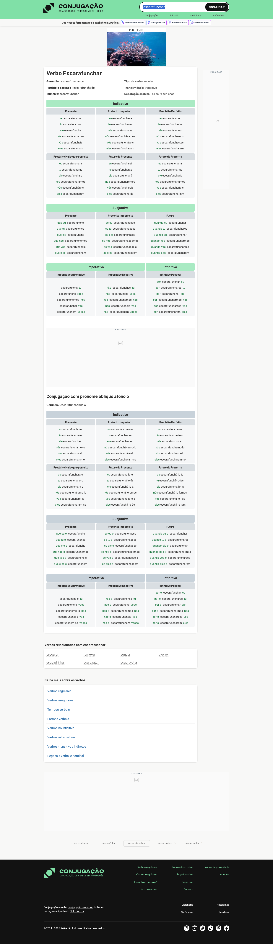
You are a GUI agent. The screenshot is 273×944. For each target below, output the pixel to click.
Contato (188, 889)
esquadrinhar (55, 662)
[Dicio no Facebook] (226, 928)
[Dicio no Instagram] (186, 928)
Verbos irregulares (60, 700)
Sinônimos (195, 15)
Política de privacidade (216, 866)
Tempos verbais (58, 709)
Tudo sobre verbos (182, 866)
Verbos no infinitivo (60, 728)
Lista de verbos (148, 889)
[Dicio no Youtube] (194, 928)
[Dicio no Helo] (202, 928)
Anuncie (224, 874)
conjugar (217, 7)
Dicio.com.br (77, 911)
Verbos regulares (59, 691)
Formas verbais (58, 719)
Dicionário (174, 15)
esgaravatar (129, 662)
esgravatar (91, 662)
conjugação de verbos (80, 907)
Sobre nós (187, 882)
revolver (163, 654)
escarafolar (108, 843)
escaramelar (192, 843)
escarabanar (81, 843)
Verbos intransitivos (61, 737)
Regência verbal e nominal (65, 756)
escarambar (165, 843)
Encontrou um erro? (145, 882)
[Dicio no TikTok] (210, 928)
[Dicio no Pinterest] (218, 928)
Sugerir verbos (185, 874)
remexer (89, 654)
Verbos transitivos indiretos (66, 746)
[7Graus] (65, 928)
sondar (125, 654)
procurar (52, 654)
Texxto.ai (224, 912)
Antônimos (218, 15)
